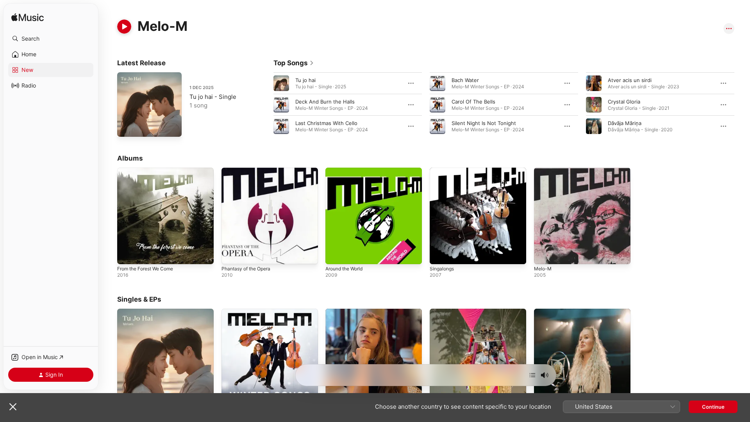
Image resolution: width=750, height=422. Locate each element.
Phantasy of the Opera (249, 171)
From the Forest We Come (149, 171)
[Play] (124, 27)
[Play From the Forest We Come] (127, 254)
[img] (27, 17)
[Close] (12, 406)
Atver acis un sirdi (630, 80)
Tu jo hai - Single (212, 96)
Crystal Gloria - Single (456, 312)
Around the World (346, 171)
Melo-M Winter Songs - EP (254, 312)
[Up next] (532, 375)
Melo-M (543, 171)
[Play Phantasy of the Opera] (231, 254)
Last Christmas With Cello (326, 123)
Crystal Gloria (624, 101)
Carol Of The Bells (473, 101)
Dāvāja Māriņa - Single (561, 312)
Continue (713, 407)
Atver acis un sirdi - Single (357, 312)
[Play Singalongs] (439, 254)
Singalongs (443, 171)
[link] (293, 63)
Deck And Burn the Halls (325, 101)
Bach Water (465, 80)
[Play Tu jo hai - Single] (127, 127)
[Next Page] (742, 105)
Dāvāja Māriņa (624, 123)
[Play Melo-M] (544, 254)
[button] (51, 38)
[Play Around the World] (335, 254)
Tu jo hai (305, 80)
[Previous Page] (265, 105)
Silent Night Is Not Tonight (484, 123)
